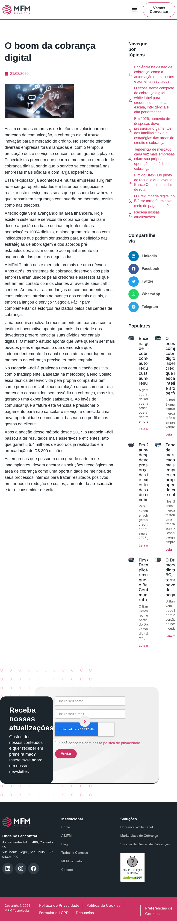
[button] (134, 10)
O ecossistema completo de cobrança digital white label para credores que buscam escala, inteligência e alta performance (154, 100)
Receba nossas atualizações (147, 214)
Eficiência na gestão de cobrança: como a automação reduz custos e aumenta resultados (154, 74)
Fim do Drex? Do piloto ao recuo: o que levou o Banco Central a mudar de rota (153, 182)
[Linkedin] (7, 868)
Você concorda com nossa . (100, 743)
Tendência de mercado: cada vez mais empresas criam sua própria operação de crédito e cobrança (154, 158)
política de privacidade (121, 743)
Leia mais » (147, 429)
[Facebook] (33, 868)
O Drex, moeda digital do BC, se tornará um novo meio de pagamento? (154, 201)
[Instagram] (20, 868)
